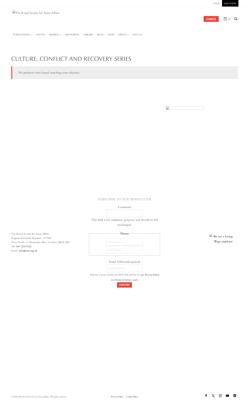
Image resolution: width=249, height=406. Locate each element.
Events (40, 34)
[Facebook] (206, 396)
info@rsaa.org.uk (28, 250)
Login (216, 3)
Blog (100, 34)
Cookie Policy (132, 396)
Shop (111, 34)
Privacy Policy (152, 274)
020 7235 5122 (23, 246)
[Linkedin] (235, 396)
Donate (211, 19)
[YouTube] (227, 396)
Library (88, 34)
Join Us (137, 34)
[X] (213, 396)
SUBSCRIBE (124, 285)
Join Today (230, 3)
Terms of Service (123, 279)
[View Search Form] (235, 19)
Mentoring (72, 34)
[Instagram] (220, 396)
